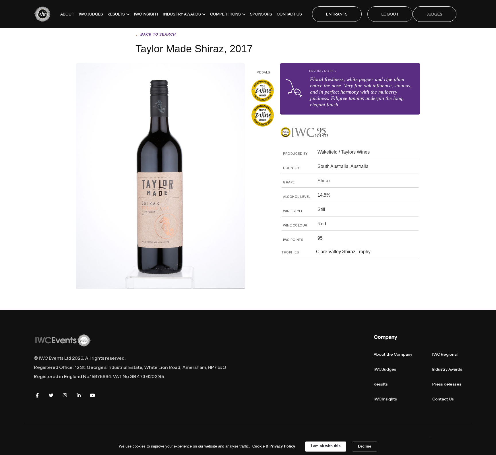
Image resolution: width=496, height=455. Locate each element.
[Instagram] (64, 395)
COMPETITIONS (225, 14)
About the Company (393, 354)
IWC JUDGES (91, 14)
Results (381, 384)
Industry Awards (447, 369)
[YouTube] (92, 395)
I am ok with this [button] (325, 446)
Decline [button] (364, 446)
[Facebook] (37, 395)
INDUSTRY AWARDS (182, 14)
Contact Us (443, 399)
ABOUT (67, 14)
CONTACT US (289, 14)
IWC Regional (445, 354)
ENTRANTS (337, 14)
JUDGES (434, 14)
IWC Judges (385, 369)
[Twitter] (51, 395)
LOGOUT (390, 14)
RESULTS (116, 14)
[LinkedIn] (78, 395)
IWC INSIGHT (146, 14)
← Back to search (155, 34)
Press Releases (446, 384)
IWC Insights (385, 399)
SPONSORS (261, 14)
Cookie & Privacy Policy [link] (273, 446)
